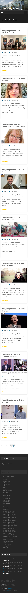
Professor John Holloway (9, 520)
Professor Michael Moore (9, 527)
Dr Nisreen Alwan (7, 486)
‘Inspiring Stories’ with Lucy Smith (13, 562)
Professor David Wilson (9, 513)
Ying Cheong (6, 547)
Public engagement (8, 541)
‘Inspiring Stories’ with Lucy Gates (13, 568)
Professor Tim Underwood (10, 536)
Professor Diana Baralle (9, 514)
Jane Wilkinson (7, 497)
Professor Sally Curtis (8, 533)
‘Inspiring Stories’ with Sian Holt (12, 559)
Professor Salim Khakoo (9, 531)
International (6, 494)
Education (5, 489)
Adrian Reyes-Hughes (8, 476)
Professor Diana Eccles (9, 516)
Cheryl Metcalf (6, 481)
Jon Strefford (6, 498)
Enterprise (5, 492)
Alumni (4, 478)
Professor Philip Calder (9, 530)
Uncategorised (7, 544)
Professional (6, 509)
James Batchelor (7, 495)
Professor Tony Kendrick (9, 539)
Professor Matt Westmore (10, 525)
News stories (6, 505)
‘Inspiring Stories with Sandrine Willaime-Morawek (13, 125)
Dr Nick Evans (6, 484)
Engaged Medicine (15, 52)
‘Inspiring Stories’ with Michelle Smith (11, 32)
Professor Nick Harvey (9, 528)
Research (5, 542)
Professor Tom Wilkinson (9, 538)
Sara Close (6, 52)
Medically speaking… (13, 8)
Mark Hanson (6, 503)
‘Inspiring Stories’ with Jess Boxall (13, 565)
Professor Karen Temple (9, 524)
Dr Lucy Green (6, 483)
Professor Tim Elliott (8, 535)
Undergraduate (7, 546)
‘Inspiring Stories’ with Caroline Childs (11, 218)
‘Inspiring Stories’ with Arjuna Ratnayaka (11, 355)
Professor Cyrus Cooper (9, 511)
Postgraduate (6, 508)
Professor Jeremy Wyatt (9, 519)
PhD (4, 506)
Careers (5, 479)
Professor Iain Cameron (9, 517)
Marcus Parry (6, 501)
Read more (5, 70)
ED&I (4, 487)
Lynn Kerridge (6, 500)
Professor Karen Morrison (10, 522)
